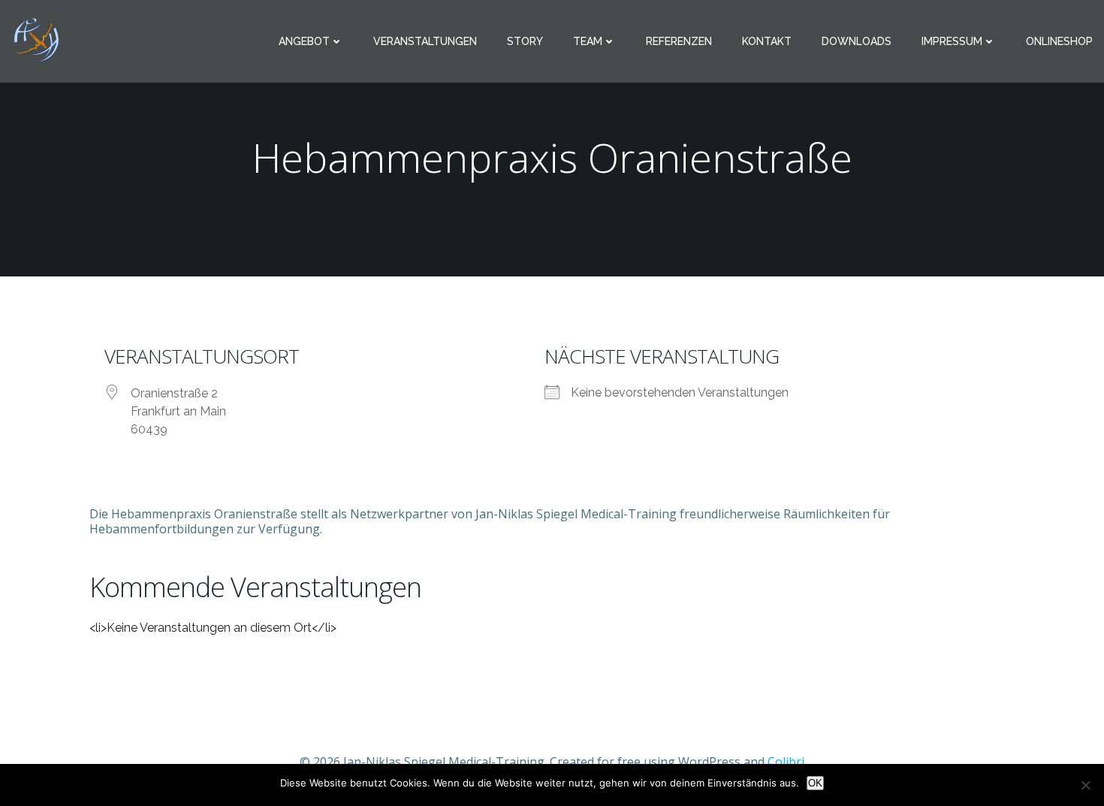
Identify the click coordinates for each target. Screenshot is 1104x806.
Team (587, 41)
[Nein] (1085, 784)
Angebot (304, 41)
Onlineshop (1059, 41)
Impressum (952, 41)
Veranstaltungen (425, 41)
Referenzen (679, 41)
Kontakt (767, 41)
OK (815, 783)
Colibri (786, 761)
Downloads (856, 41)
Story (525, 41)
